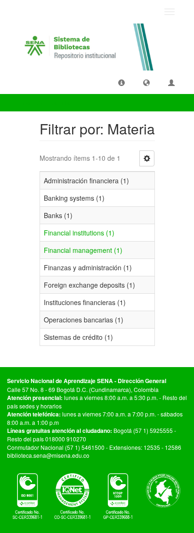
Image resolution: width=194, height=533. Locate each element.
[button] (121, 82)
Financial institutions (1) (79, 232)
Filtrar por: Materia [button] (43, 102)
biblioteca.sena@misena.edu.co (48, 455)
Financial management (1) (83, 250)
